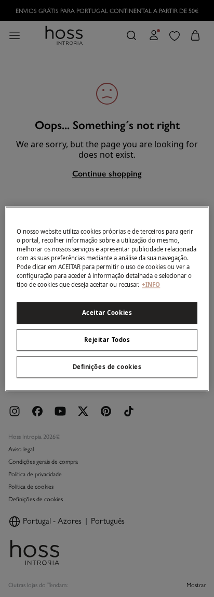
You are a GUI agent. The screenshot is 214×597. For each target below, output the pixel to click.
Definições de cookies (107, 367)
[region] (106, 298)
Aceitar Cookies (107, 312)
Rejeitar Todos (107, 340)
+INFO (151, 284)
